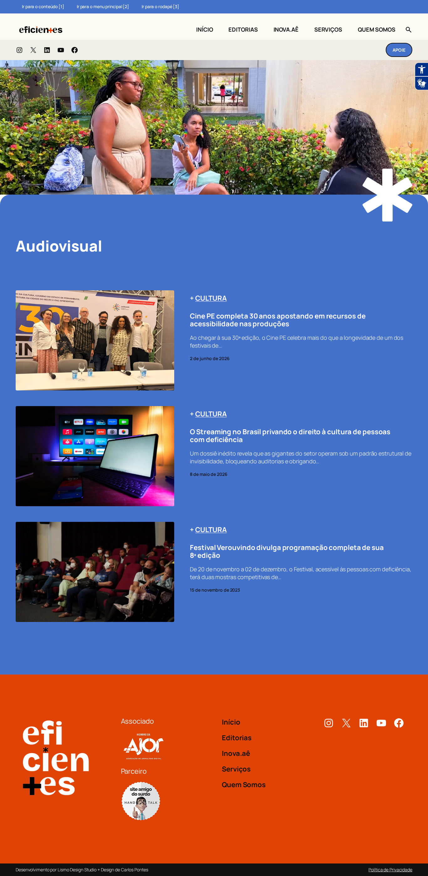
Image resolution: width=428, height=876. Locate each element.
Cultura (211, 298)
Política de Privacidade (390, 870)
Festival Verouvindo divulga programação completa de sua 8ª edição (287, 551)
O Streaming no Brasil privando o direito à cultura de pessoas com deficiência (290, 436)
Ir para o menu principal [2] (103, 6)
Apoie (399, 50)
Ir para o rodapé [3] (160, 6)
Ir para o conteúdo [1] (43, 6)
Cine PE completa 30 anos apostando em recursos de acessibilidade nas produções (277, 320)
